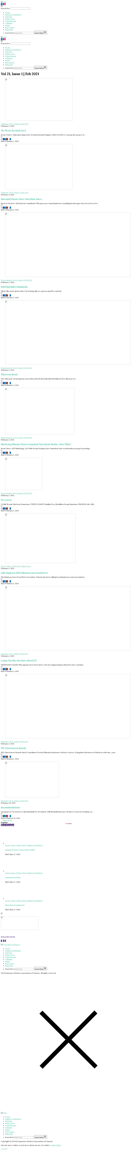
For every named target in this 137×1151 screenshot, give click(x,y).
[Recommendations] (32, 797)
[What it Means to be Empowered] (13, 898)
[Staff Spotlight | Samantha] (67, 276)
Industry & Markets (13, 15)
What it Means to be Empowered (14, 905)
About (7, 25)
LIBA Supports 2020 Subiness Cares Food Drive (24, 572)
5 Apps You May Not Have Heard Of (18, 660)
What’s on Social (9, 374)
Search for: (5, 8)
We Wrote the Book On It (13, 130)
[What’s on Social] (67, 364)
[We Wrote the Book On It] (39, 120)
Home (7, 12)
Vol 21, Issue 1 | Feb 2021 (18, 124)
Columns (8, 23)
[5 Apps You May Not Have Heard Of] (67, 650)
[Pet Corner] (23, 489)
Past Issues (9, 27)
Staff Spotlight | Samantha (14, 286)
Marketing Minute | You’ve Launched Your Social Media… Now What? (36, 444)
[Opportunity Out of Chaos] (13, 871)
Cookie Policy (55, 1145)
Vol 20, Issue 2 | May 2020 (15, 845)
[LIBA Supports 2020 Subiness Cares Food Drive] (40, 562)
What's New (26, 566)
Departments (10, 21)
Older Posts (7, 820)
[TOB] (3, 2)
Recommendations (10, 807)
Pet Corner (6, 500)
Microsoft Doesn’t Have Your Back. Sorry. (21, 199)
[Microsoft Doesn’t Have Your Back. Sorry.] (39, 189)
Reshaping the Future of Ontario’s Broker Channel (20, 850)
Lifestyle (8, 17)
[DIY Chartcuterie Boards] (67, 738)
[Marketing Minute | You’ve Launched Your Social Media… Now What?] (40, 434)
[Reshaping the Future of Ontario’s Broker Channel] (13, 843)
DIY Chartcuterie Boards (13, 748)
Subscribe (9, 30)
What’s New (10, 19)
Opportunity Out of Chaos (13, 877)
